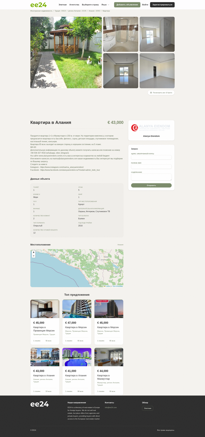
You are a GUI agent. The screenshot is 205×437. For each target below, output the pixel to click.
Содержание (136, 172)
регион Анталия (74, 11)
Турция (57, 11)
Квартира (106, 11)
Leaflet (107, 286)
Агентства (74, 5)
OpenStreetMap (118, 286)
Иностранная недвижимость (41, 11)
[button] (33, 252)
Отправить (151, 185)
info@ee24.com (111, 407)
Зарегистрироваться (162, 5)
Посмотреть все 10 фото (162, 93)
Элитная (63, 5)
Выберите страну (90, 5)
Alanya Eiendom (151, 136)
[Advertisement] (101, 109)
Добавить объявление (127, 5)
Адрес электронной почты (142, 154)
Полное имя (136, 163)
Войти (145, 5)
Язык (104, 5)
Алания (92, 11)
